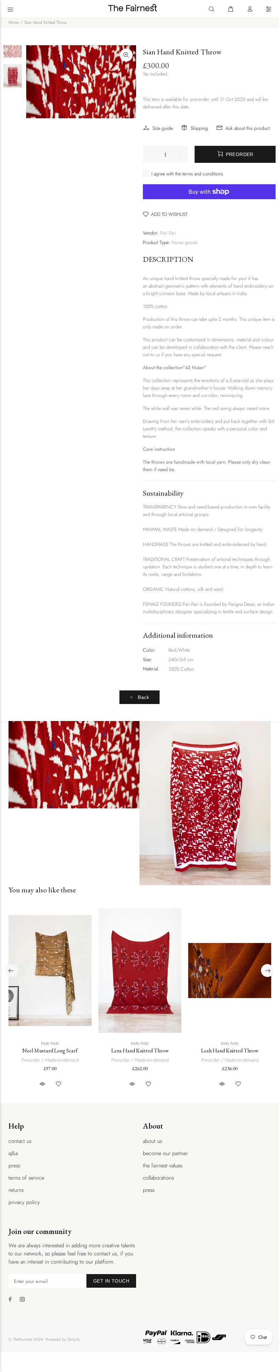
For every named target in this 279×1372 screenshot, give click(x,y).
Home (14, 22)
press (14, 1165)
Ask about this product (248, 128)
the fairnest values (162, 1165)
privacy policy (24, 1202)
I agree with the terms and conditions (187, 173)
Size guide (162, 128)
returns (16, 1190)
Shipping (199, 128)
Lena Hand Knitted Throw (140, 1050)
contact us (20, 1141)
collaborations (158, 1178)
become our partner (165, 1153)
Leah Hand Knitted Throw (230, 1050)
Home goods (184, 242)
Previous (11, 970)
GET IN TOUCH (111, 1281)
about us (152, 1141)
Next (267, 970)
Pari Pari (168, 232)
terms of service (26, 1178)
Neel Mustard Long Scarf (50, 1050)
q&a (13, 1153)
